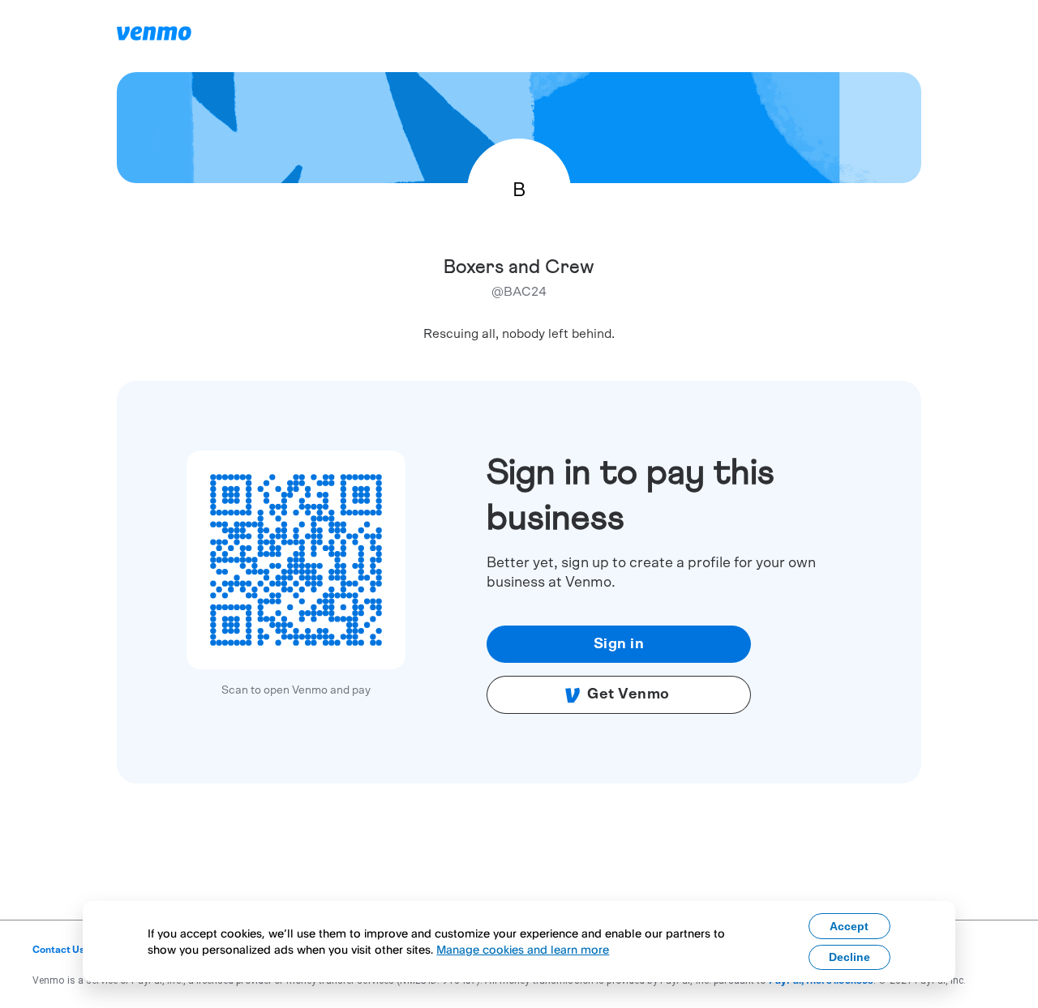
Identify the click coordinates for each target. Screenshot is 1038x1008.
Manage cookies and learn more (522, 949)
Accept (849, 926)
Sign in (619, 644)
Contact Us (58, 950)
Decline (849, 956)
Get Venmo (628, 694)
